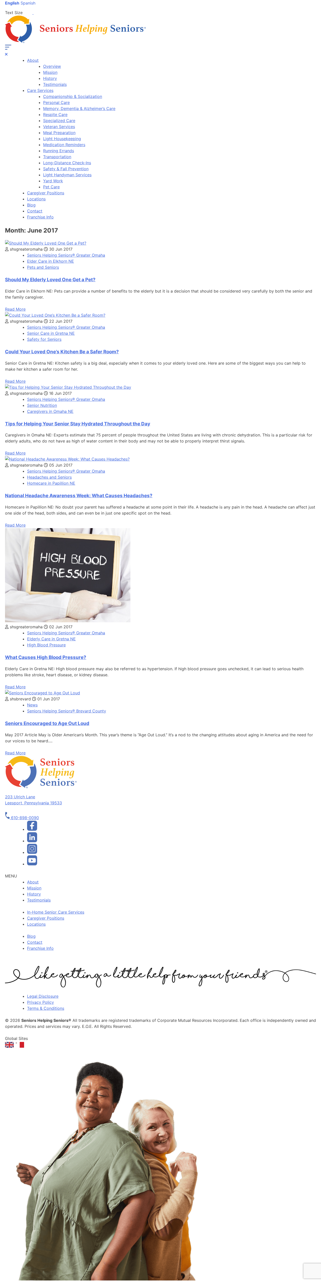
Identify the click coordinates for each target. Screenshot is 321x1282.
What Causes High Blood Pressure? (45, 657)
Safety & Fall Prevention (66, 168)
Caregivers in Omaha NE (50, 411)
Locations (36, 198)
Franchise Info (40, 216)
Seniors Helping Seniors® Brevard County (66, 710)
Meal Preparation (59, 132)
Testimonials (55, 84)
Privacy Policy (40, 1002)
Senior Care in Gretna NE (51, 333)
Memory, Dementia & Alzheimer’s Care (79, 108)
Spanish (28, 3)
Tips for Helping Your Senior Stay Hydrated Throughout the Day (77, 424)
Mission (50, 72)
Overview (52, 66)
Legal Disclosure (42, 996)
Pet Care (51, 186)
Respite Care (55, 114)
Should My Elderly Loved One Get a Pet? (50, 280)
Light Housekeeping (62, 138)
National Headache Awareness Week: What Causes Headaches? (78, 495)
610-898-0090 (24, 817)
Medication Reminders (64, 144)
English (12, 3)
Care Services (40, 90)
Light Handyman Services (67, 174)
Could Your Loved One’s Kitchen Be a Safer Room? (62, 352)
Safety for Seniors (44, 339)
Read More (15, 309)
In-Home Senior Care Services (55, 912)
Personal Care (56, 102)
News (32, 704)
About (33, 60)
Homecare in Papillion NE (51, 483)
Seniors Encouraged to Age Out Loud (47, 723)
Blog (31, 204)
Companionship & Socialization (72, 96)
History (50, 78)
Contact (34, 210)
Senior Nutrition (42, 405)
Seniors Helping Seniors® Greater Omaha (66, 255)
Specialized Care (59, 120)
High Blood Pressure (46, 644)
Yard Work (53, 180)
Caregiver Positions (45, 192)
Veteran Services (59, 126)
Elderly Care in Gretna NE (51, 638)
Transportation (57, 156)
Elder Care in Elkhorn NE (50, 261)
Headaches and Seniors (49, 477)
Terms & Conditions (45, 1008)
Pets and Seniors (43, 267)
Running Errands (58, 150)
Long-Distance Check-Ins (67, 162)
